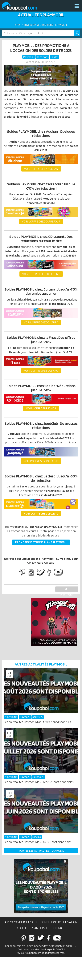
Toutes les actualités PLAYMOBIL (41, 850)
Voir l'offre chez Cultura (41, 322)
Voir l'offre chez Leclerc (41, 513)
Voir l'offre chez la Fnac (41, 370)
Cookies (22, 928)
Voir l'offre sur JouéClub (41, 461)
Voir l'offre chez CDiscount (41, 274)
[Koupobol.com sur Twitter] (41, 572)
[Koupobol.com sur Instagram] (31, 572)
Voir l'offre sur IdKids (41, 408)
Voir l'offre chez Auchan (41, 169)
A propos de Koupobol (21, 922)
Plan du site (40, 928)
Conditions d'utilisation (59, 922)
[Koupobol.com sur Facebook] (49, 572)
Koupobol (22, 6)
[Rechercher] (77, 33)
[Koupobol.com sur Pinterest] (22, 572)
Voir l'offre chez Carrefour (41, 221)
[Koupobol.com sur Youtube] (58, 572)
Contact (58, 928)
